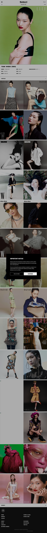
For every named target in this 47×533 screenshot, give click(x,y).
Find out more (17, 273)
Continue (30, 274)
